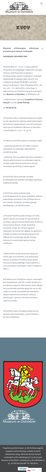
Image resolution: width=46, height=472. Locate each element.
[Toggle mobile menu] (42, 3)
